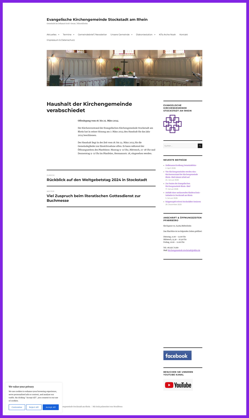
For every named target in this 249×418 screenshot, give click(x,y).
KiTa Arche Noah (167, 34)
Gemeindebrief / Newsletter (92, 34)
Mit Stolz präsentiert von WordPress (108, 407)
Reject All (34, 407)
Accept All (51, 407)
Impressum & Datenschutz (61, 40)
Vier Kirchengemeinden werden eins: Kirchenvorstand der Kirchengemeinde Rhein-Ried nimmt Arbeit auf (181, 174)
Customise (17, 407)
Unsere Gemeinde (120, 34)
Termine (67, 34)
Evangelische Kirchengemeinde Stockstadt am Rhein (97, 19)
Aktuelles (51, 34)
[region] (33, 397)
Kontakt (183, 34)
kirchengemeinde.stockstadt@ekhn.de (184, 250)
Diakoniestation (144, 34)
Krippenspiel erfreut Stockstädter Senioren (183, 202)
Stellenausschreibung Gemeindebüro (180, 165)
